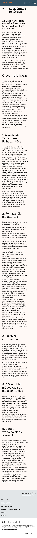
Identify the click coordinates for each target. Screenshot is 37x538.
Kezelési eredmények (7, 506)
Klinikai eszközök (6, 503)
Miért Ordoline (5, 500)
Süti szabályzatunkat (12, 529)
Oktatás (3, 512)
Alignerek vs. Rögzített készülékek (10, 509)
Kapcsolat (4, 515)
